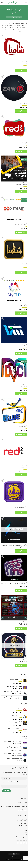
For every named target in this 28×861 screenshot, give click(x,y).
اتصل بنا (15, 856)
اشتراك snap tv (23, 345)
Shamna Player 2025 (22, 265)
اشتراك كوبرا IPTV (22, 661)
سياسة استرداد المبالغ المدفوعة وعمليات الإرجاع (14, 806)
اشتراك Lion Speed (22, 623)
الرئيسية (18, 10)
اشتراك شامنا (24, 63)
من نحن (19, 856)
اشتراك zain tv (23, 103)
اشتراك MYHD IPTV (22, 305)
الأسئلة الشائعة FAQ (21, 820)
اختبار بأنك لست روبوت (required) (9, 781)
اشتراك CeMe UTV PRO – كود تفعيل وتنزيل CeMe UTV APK (14, 584)
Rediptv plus (24, 467)
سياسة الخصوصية (22, 810)
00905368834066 (22, 841)
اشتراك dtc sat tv (23, 386)
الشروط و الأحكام (22, 802)
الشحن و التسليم (22, 825)
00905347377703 (22, 843)
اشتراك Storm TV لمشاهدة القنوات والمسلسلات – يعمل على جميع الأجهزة (14, 546)
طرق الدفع (24, 823)
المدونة (11, 856)
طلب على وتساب (20, 70)
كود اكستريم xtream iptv (21, 184)
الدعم (8, 856)
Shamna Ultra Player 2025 (20, 507)
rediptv (25, 143)
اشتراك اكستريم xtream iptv (20, 224)
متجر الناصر (14, 2)
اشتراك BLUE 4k (23, 426)
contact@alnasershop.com (19, 837)
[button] (26, 2)
